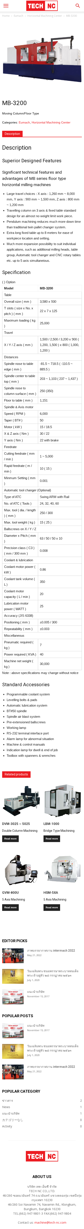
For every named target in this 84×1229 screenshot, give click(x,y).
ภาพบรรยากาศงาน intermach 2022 (51, 950)
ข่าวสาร (7, 1100)
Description (12, 133)
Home (6, 16)
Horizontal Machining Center (44, 16)
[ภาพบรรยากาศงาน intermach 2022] (13, 955)
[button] (78, 6)
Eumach (18, 16)
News (6, 1107)
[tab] (12, 134)
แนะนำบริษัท (35, 991)
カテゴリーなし (12, 1120)
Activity (7, 1126)
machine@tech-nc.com (50, 1222)
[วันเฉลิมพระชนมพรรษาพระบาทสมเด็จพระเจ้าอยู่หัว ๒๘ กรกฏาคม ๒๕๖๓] (13, 976)
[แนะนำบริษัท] (13, 997)
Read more (10, 838)
